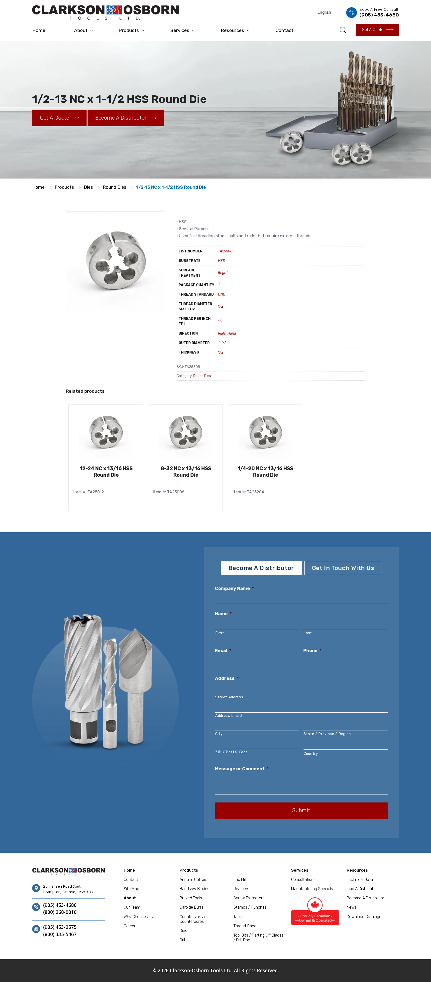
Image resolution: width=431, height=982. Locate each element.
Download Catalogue (365, 916)
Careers (130, 926)
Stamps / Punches (250, 907)
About (81, 30)
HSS (221, 261)
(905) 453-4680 (60, 905)
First (219, 633)
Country (311, 753)
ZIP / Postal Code (231, 752)
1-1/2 (222, 343)
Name (223, 613)
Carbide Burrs (191, 907)
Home (38, 30)
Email (223, 650)
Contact (284, 30)
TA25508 (225, 251)
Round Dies (114, 187)
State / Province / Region (327, 734)
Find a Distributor (362, 888)
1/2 (220, 306)
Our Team (132, 907)
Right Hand (227, 333)
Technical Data (360, 879)
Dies (88, 187)
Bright (223, 273)
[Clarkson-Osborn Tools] (105, 12)
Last (308, 633)
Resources (232, 30)
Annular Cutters (193, 879)
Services (179, 30)
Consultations (303, 879)
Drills (184, 940)
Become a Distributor (365, 898)
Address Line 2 (228, 715)
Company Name (234, 588)
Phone (312, 650)
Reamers (241, 888)
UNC (221, 294)
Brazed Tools (191, 898)
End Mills (240, 879)
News (352, 907)
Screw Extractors (248, 898)
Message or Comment (242, 769)
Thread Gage (244, 926)
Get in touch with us (343, 568)
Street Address (229, 697)
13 (219, 321)
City (219, 734)
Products (129, 30)
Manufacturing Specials (312, 888)
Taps (237, 916)
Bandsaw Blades (194, 888)
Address (227, 678)
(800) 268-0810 (60, 912)
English (324, 12)
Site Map (131, 888)
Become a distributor (121, 118)
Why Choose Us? (138, 916)
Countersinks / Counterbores (193, 919)
